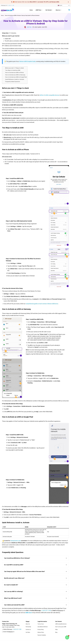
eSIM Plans (38, 10)
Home (31, 10)
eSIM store (28, 612)
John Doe (29, 27)
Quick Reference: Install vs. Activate (14, 79)
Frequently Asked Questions (12, 81)
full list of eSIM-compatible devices (49, 95)
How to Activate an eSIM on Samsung (15, 75)
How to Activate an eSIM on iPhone (14, 72)
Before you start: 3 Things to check (14, 68)
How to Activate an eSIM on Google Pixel (16, 77)
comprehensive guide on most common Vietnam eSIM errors (42, 303)
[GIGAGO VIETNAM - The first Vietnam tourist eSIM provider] (8, 10)
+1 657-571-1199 (11, 5)
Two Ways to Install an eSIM (12, 70)
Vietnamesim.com (15, 540)
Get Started (48, 10)
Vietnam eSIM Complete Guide (27, 61)
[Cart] (69, 10)
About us (58, 10)
